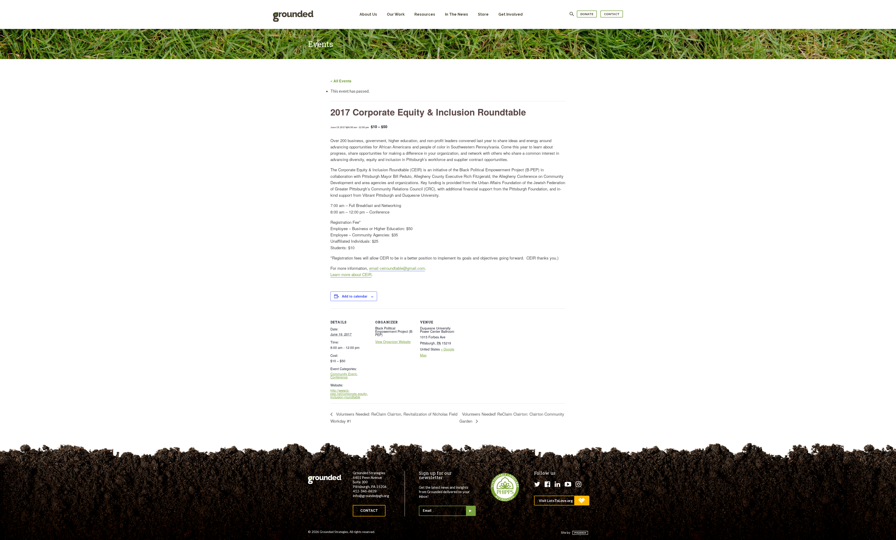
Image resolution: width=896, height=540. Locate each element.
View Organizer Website (393, 341)
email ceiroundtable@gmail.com (397, 268)
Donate (586, 14)
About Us (368, 14)
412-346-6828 (365, 491)
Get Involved (510, 14)
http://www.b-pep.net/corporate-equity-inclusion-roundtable (349, 393)
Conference (339, 377)
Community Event (343, 374)
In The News (456, 14)
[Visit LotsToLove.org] (561, 500)
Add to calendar (354, 296)
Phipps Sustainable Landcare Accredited (505, 487)
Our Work (396, 14)
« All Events (340, 81)
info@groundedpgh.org (371, 496)
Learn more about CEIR (350, 274)
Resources (424, 14)
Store (483, 14)
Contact (612, 14)
